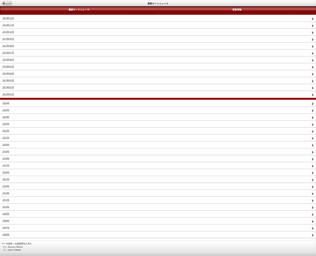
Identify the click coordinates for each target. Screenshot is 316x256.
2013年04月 (8, 73)
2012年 (5, 193)
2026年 (5, 103)
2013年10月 (8, 32)
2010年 (5, 207)
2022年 (5, 131)
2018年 (5, 158)
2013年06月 (8, 59)
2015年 (5, 179)
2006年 (5, 234)
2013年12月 (8, 18)
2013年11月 (8, 25)
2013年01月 (8, 94)
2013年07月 (8, 53)
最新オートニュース (79, 9)
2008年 (5, 221)
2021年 (5, 138)
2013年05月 (8, 66)
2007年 (5, 228)
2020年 (5, 144)
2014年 (5, 186)
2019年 (5, 151)
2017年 (5, 165)
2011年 (5, 200)
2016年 (5, 172)
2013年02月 (8, 87)
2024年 (5, 117)
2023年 (5, 124)
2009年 (5, 214)
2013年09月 (8, 39)
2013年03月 (8, 80)
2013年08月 (8, 46)
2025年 (5, 110)
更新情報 (237, 9)
